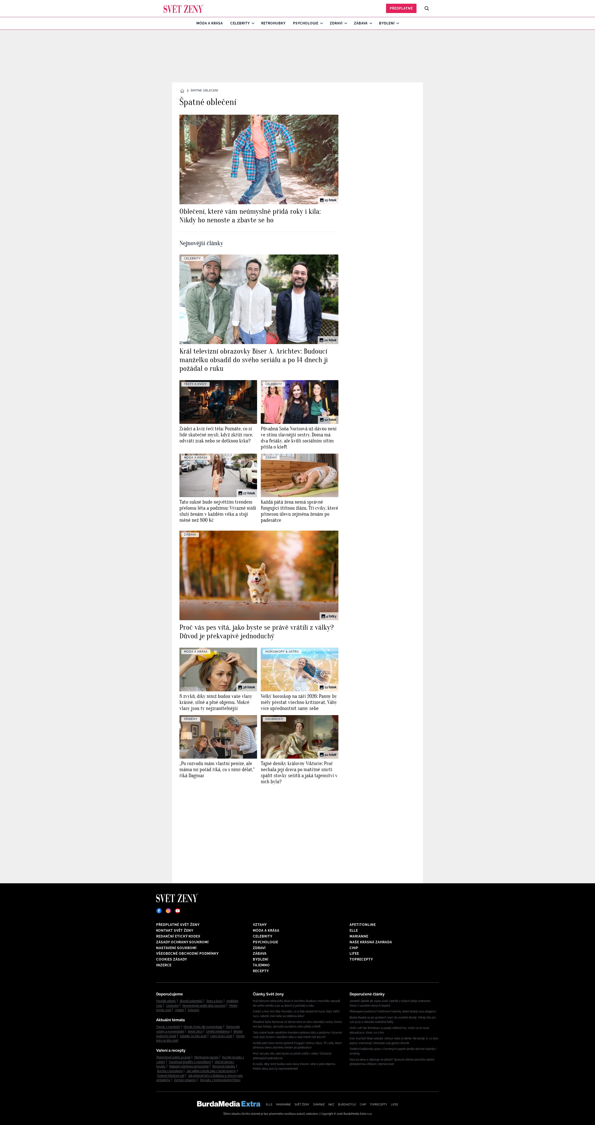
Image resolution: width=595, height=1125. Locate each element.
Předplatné (401, 8)
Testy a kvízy (214, 1001)
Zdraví (336, 23)
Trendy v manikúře (168, 1026)
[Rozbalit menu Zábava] (370, 23)
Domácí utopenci (185, 1080)
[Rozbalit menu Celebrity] (252, 23)
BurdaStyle (347, 1104)
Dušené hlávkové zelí (170, 1075)
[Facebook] (159, 911)
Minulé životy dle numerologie (203, 1026)
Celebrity (240, 23)
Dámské (319, 1104)
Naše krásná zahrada (371, 942)
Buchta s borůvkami (170, 1071)
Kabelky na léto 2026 (193, 1036)
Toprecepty (361, 959)
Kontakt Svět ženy (174, 930)
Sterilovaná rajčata (206, 1057)
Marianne (359, 936)
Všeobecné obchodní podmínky (187, 953)
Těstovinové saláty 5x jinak (173, 1057)
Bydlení (387, 23)
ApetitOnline (363, 925)
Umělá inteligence (218, 1031)
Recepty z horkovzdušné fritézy (220, 1080)
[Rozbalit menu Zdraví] (345, 23)
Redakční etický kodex (178, 936)
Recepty (261, 971)
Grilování (193, 1010)
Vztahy (260, 925)
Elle (354, 930)
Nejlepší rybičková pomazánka (189, 1066)
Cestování (172, 1005)
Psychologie (305, 23)
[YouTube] (177, 911)
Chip (354, 948)
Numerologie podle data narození (203, 1005)
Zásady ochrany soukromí (182, 942)
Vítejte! (179, 1010)
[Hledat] (426, 8)
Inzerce (164, 965)
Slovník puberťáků (191, 1001)
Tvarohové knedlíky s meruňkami (190, 1062)
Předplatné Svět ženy (178, 925)
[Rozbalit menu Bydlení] (397, 23)
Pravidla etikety (166, 1001)
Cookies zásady (171, 959)
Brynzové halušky (223, 1066)
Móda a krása (209, 23)
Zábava (361, 23)
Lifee (354, 953)
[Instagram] (168, 911)
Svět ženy (301, 1104)
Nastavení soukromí (176, 948)
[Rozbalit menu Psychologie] (320, 23)
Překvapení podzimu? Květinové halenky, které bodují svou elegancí (393, 1011)
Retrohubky (273, 23)
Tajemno (261, 965)
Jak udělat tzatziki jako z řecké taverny (211, 1071)
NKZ (331, 1104)
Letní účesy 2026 (221, 1036)
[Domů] (184, 8)
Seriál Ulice (195, 1031)
